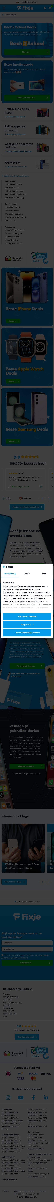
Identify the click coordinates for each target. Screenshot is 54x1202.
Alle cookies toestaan (27, 616)
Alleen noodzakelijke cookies (27, 633)
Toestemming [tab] (10, 574)
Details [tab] (27, 574)
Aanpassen (26, 624)
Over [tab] (44, 574)
